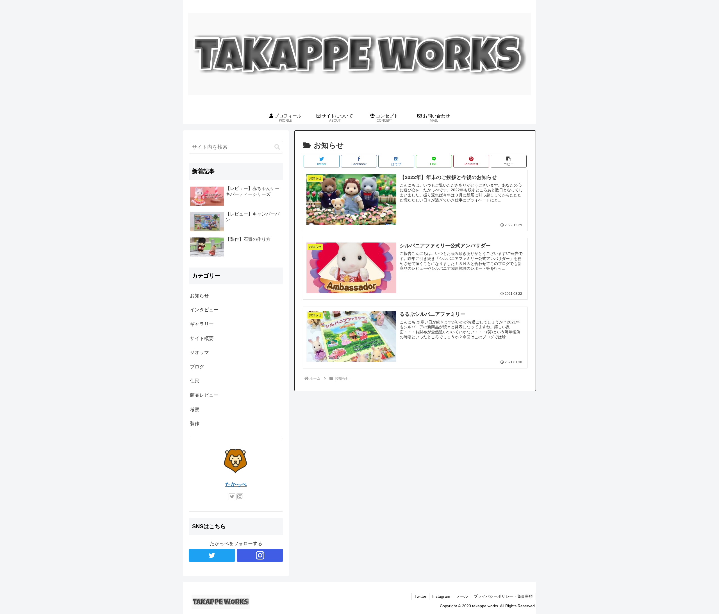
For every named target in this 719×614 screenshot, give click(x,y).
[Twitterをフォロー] (232, 496)
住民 (194, 381)
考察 (194, 409)
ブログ (197, 367)
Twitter (420, 596)
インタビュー (204, 309)
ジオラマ (199, 352)
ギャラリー (202, 324)
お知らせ (199, 295)
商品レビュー (204, 395)
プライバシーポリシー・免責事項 (503, 596)
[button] (509, 161)
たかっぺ (236, 484)
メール (462, 596)
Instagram (441, 596)
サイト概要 (202, 338)
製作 (194, 423)
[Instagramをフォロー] (239, 496)
